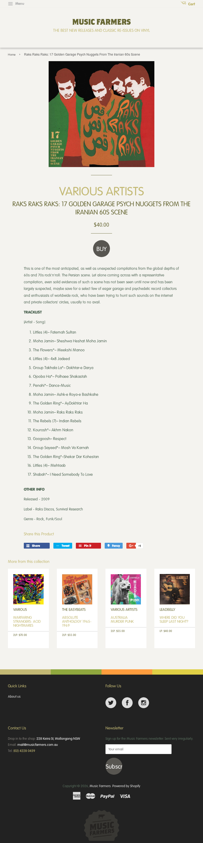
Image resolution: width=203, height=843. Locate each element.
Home (12, 54)
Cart (191, 4)
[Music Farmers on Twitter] (110, 702)
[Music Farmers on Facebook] (127, 702)
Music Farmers (100, 785)
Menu (19, 3)
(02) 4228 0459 (24, 750)
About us (14, 696)
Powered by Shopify (126, 785)
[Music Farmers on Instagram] (143, 702)
